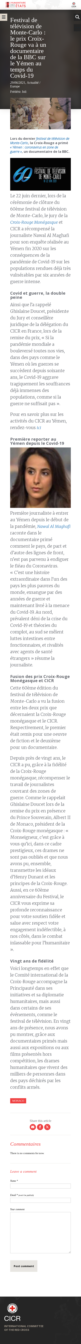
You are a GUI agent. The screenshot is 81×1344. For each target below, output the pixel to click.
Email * (22, 1195)
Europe (15, 86)
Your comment (17, 1209)
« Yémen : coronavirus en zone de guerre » (34, 149)
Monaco (18, 1100)
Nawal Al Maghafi (54, 526)
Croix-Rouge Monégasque (34, 222)
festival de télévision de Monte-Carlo (39, 140)
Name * (14, 1180)
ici (39, 427)
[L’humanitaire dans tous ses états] (40, 5)
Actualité (33, 82)
